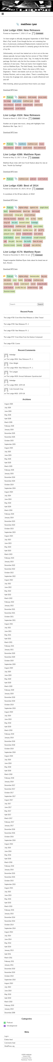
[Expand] (2, 13)
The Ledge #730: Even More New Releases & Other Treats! (24, 318)
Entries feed (8, 1039)
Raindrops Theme (26, 1060)
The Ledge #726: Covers (12, 343)
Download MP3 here (10, 90)
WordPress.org (9, 1046)
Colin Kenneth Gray (16, 389)
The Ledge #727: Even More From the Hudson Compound (23, 337)
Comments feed (9, 1043)
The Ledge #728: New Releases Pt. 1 (16, 331)
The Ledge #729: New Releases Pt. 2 (16, 324)
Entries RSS (26, 1056)
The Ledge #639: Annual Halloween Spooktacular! (24, 376)
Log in (6, 1036)
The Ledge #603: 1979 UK (15, 385)
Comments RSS (26, 1058)
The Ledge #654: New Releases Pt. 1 (19, 359)
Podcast (10, 1022)
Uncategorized (12, 1026)
